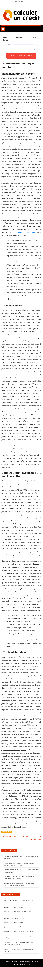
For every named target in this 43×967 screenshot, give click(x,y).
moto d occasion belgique (26, 232)
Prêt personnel (6, 831)
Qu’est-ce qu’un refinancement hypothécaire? (19, 931)
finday (4, 452)
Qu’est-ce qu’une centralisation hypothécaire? (20, 927)
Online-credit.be (11, 894)
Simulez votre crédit (21, 56)
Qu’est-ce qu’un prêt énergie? (14, 922)
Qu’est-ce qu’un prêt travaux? (14, 907)
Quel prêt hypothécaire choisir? (15, 918)
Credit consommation (9, 836)
